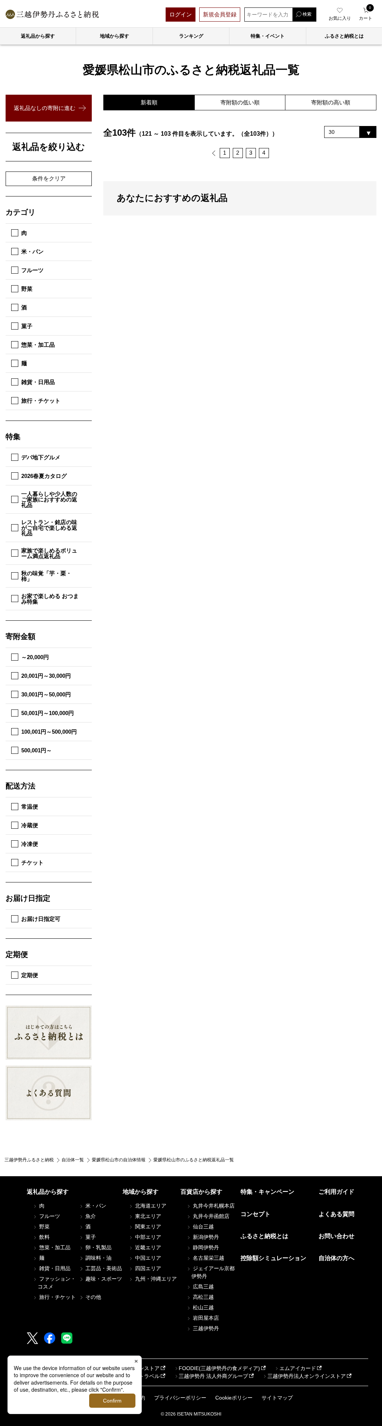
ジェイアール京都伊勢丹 (213, 1272)
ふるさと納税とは (264, 1236)
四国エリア (147, 1268)
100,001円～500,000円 (49, 731)
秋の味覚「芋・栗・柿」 (46, 576)
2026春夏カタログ (44, 476)
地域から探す (114, 36)
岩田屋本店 (205, 1318)
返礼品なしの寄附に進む (44, 108)
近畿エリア (147, 1247)
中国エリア (147, 1258)
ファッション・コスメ (57, 1283)
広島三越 (202, 1287)
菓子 (26, 326)
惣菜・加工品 (38, 344)
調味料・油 (98, 1258)
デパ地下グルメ (40, 457)
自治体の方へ (336, 1258)
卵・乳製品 (98, 1247)
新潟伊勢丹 (205, 1237)
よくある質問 (336, 1214)
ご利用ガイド (336, 1192)
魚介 (90, 1216)
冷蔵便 (29, 825)
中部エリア (147, 1237)
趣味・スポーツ (103, 1279)
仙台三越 (202, 1227)
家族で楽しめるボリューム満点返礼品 (49, 553)
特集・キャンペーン (267, 1192)
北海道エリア (150, 1206)
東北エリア (147, 1216)
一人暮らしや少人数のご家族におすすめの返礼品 (49, 499)
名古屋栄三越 (207, 1258)
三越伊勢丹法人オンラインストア (306, 1376)
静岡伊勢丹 (205, 1247)
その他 (92, 1297)
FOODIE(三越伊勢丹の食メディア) (219, 1368)
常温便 (29, 806)
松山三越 (202, 1307)
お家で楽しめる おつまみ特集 (50, 599)
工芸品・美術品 (103, 1268)
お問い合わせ (336, 1236)
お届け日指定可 (40, 919)
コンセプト (255, 1214)
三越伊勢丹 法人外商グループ (213, 1376)
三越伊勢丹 (205, 1328)
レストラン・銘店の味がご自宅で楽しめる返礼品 (49, 527)
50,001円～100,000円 (47, 713)
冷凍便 (29, 844)
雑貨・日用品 (38, 382)
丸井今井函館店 (210, 1216)
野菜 (26, 289)
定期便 (29, 975)
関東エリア (147, 1227)
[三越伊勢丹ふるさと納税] (52, 14)
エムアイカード (297, 1368)
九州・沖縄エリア (155, 1279)
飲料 (44, 1237)
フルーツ (32, 270)
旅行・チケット (40, 400)
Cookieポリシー (234, 1398)
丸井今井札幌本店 (213, 1206)
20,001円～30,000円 (46, 676)
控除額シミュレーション (273, 1258)
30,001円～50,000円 (46, 694)
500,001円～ (36, 750)
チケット (32, 862)
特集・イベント (268, 36)
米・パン (32, 251)
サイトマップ (277, 1398)
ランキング (191, 36)
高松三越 (202, 1297)
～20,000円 (35, 657)
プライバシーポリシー (180, 1398)
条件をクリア (49, 178)
